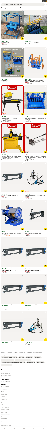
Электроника (3, 392)
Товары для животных (5, 409)
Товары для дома (4, 396)
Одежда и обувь (4, 394)
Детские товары (4, 412)
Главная (5, 428)
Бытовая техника (4, 389)
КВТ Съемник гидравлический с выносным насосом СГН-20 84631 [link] (35, 196)
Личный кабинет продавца (6, 371)
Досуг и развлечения (5, 386)
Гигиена (2, 391)
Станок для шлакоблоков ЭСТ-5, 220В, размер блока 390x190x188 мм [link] (35, 43)
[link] (9, 357)
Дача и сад (3, 402)
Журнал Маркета (4, 421)
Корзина (33, 428)
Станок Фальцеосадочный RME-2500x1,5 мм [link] (10, 195)
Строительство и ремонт (5, 410)
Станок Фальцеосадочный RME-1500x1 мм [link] (10, 307)
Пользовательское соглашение (7, 416)
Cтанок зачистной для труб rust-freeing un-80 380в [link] (11, 233)
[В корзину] (22, 38)
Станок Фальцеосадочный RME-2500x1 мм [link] (10, 270)
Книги (2, 404)
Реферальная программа (5, 381)
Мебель (2, 388)
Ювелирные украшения (5, 414)
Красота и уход (4, 399)
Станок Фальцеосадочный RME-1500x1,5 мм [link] (33, 307)
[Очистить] (43, 4)
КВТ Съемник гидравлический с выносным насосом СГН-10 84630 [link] (35, 344)
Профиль (43, 428)
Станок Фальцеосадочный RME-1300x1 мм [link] (33, 270)
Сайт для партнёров (5, 376)
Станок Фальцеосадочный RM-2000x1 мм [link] (33, 233)
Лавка (14, 428)
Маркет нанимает (4, 420)
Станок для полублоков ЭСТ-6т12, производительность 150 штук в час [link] (35, 119)
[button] (46, 4)
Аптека (2, 397)
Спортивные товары (5, 407)
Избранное (24, 428)
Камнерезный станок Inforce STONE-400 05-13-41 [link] (11, 118)
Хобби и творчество (5, 401)
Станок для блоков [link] (5, 42)
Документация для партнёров (6, 375)
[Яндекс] (9, 425)
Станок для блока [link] (5, 80)
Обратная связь (4, 418)
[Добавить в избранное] (22, 11)
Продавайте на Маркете (5, 373)
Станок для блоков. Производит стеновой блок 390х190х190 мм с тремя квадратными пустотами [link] (34, 81)
